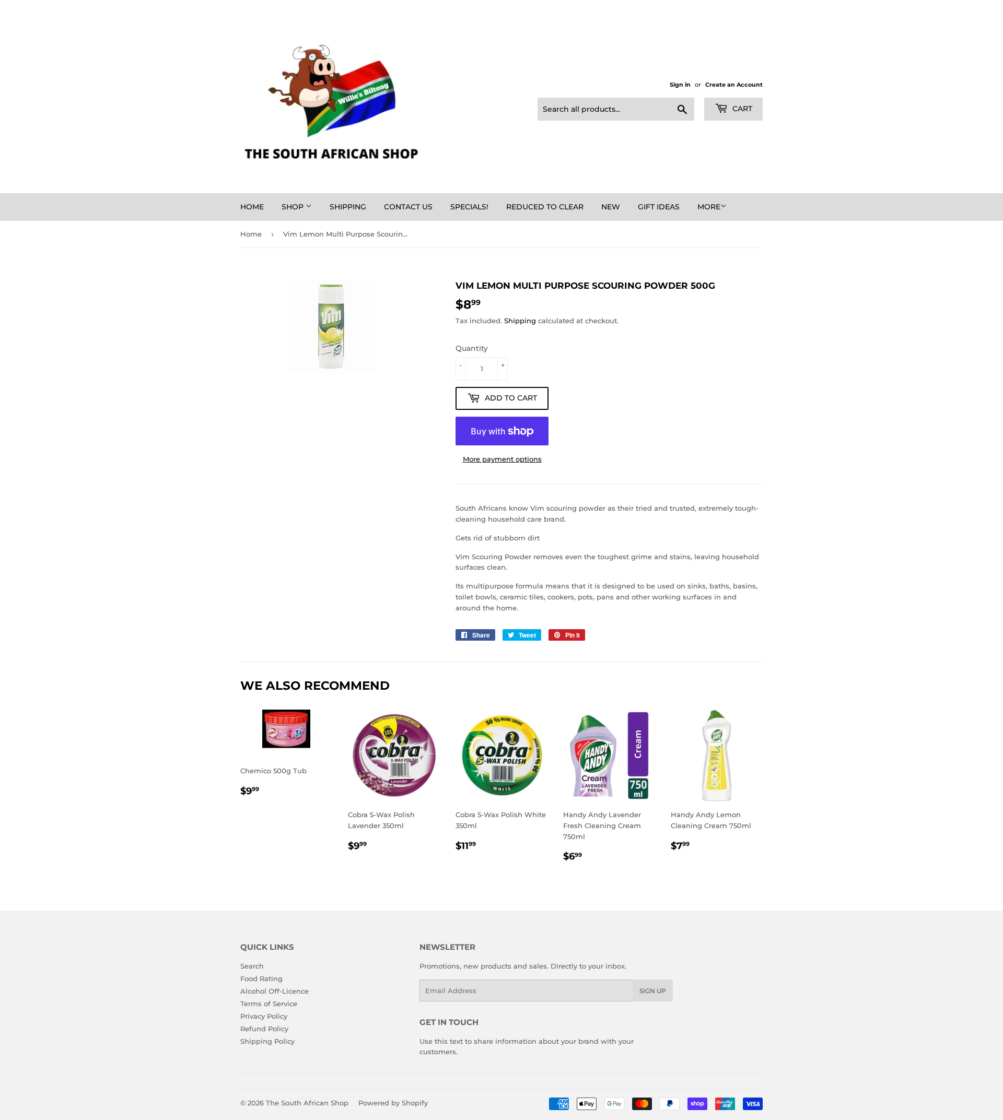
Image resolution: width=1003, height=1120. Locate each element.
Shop (294, 206)
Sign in (680, 84)
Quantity (472, 348)
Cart (741, 108)
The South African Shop (307, 1103)
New (610, 206)
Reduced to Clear (545, 206)
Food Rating (261, 978)
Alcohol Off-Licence (274, 991)
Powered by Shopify (393, 1103)
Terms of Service (268, 1003)
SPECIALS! (469, 206)
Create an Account (734, 84)
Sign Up (652, 991)
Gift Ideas (659, 206)
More (708, 206)
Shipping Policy (267, 1041)
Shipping (348, 206)
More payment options (502, 459)
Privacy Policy (263, 1016)
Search (252, 966)
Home (252, 206)
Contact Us (408, 206)
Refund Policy (264, 1028)
